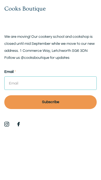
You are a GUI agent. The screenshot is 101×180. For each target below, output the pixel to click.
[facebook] (18, 124)
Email (10, 72)
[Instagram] (6, 124)
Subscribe (50, 102)
